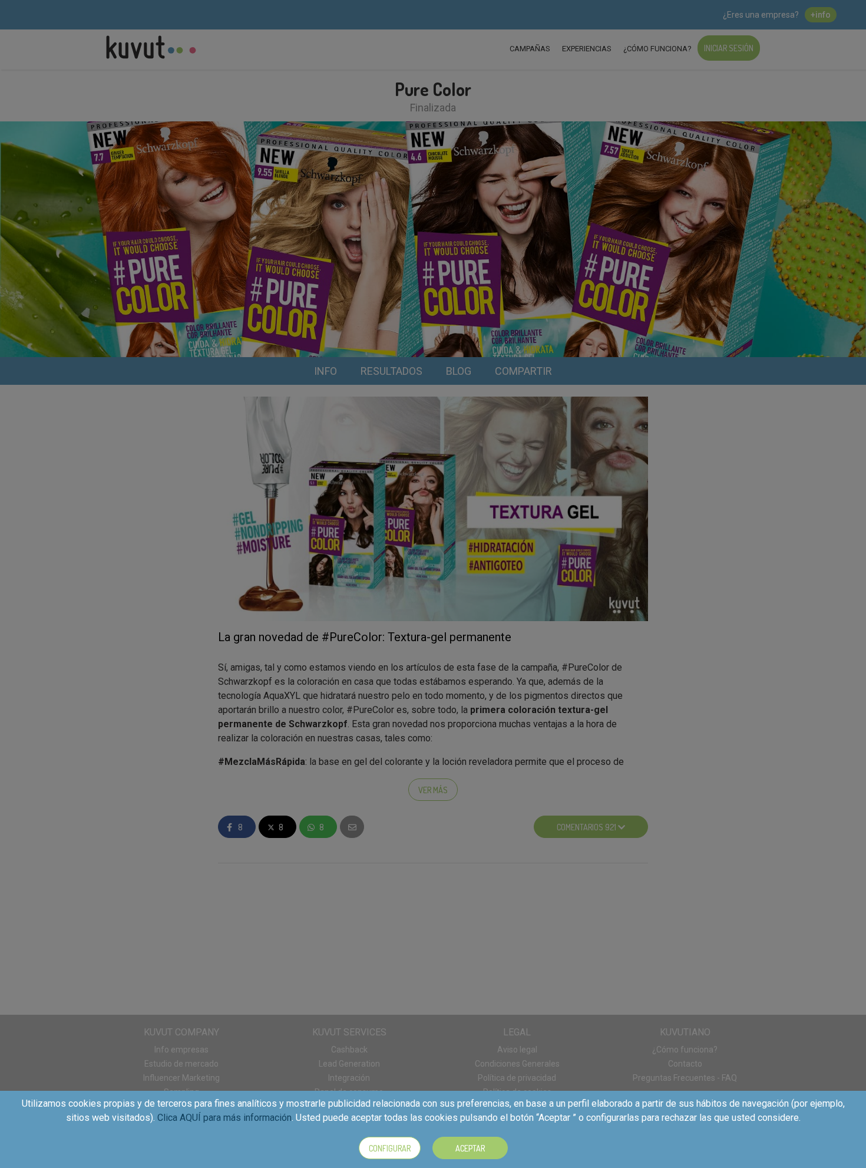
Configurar (390, 1148)
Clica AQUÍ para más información (224, 1117)
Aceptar (470, 1148)
